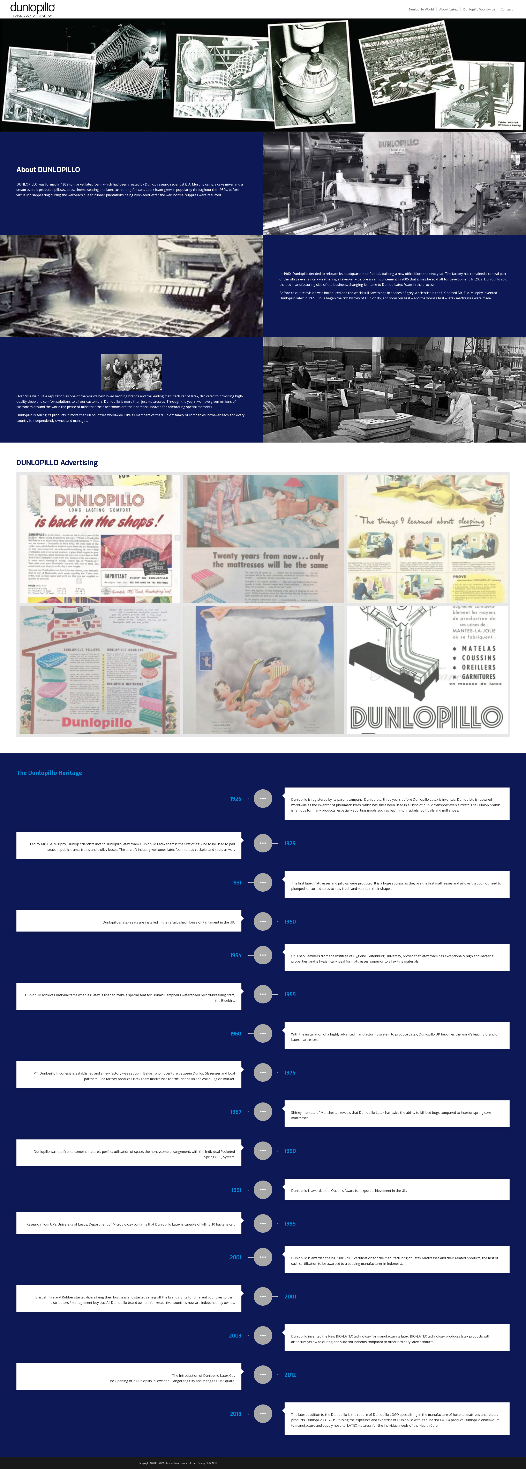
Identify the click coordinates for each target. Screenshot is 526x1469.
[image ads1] (101, 540)
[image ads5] (265, 671)
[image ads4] (101, 671)
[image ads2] (265, 540)
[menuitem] (421, 9)
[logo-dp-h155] (32, 9)
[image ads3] (429, 540)
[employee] (131, 372)
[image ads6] (429, 671)
